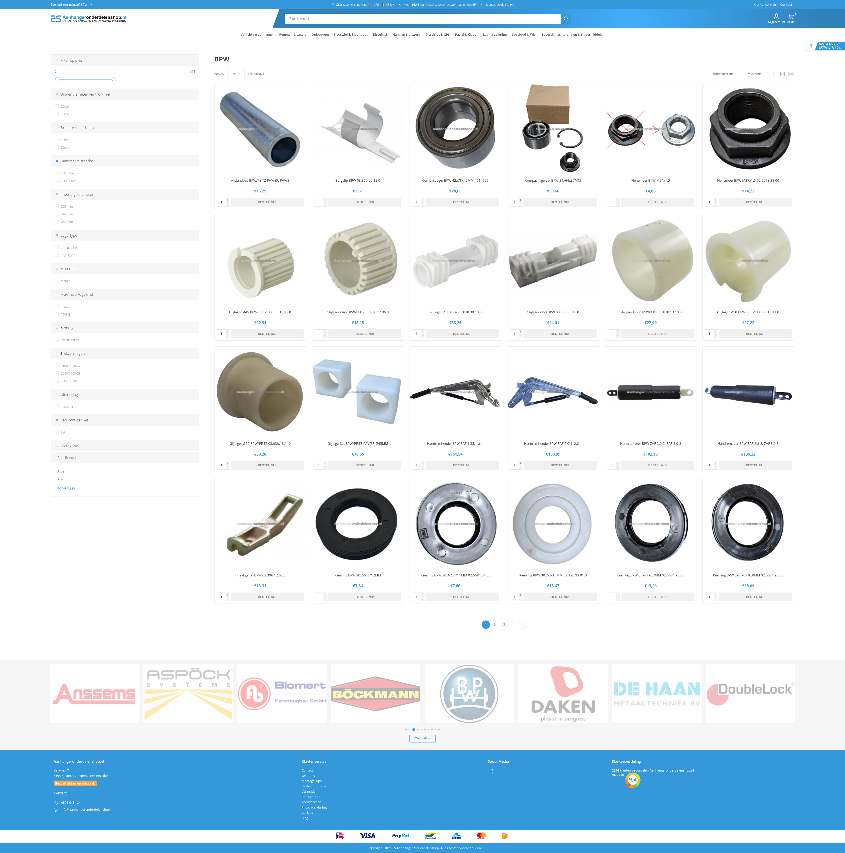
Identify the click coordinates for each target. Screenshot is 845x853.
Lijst (791, 74)
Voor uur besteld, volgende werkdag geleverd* (440, 4)
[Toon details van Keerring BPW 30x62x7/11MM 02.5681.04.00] (455, 524)
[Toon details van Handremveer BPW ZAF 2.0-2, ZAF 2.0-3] (650, 392)
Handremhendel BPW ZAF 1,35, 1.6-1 (455, 443)
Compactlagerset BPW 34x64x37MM (553, 180)
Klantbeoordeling (499, 4)
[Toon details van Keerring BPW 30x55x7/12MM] (357, 524)
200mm (66, 106)
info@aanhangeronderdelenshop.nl (87, 809)
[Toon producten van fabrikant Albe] (657, 693)
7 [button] (428, 729)
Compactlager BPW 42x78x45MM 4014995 (455, 180)
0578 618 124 (70, 802)
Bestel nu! (267, 202)
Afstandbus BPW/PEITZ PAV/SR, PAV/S (260, 180)
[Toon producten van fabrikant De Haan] (469, 693)
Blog (305, 818)
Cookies (307, 813)
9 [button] (435, 729)
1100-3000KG (70, 366)
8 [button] (432, 729)
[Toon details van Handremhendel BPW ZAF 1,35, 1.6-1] (455, 392)
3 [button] (413, 729)
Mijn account (776, 22)
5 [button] (420, 729)
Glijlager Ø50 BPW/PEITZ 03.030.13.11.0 (748, 312)
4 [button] (416, 729)
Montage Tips (312, 781)
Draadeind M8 (70, 340)
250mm (66, 114)
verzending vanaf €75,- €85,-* (365, 4)
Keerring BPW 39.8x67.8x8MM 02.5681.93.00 (748, 575)
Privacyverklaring (314, 807)
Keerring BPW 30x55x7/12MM (357, 575)
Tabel (782, 74)
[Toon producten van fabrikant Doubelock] (563, 693)
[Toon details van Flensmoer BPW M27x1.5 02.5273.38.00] (748, 129)
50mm (65, 147)
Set (63, 432)
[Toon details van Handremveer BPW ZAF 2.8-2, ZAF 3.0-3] (748, 392)
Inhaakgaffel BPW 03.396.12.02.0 (260, 575)
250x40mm (68, 181)
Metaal (65, 281)
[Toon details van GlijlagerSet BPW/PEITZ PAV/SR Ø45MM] (357, 392)
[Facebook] (492, 771)
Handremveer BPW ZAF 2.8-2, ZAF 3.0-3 (748, 443)
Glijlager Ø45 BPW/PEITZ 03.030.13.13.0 (260, 312)
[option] (94, 693)
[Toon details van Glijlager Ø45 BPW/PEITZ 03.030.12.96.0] (357, 260)
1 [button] (406, 729)
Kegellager (68, 255)
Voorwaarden (311, 802)
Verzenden (310, 791)
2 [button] (409, 729)
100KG (65, 307)
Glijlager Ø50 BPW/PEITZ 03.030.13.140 (260, 443)
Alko (60, 479)
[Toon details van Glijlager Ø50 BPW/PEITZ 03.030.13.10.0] (650, 260)
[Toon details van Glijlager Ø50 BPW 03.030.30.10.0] (455, 260)
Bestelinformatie (314, 786)
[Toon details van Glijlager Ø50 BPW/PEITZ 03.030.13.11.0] (748, 260)
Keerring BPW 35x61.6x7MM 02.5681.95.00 (650, 575)
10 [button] (439, 729)
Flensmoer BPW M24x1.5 (650, 180)
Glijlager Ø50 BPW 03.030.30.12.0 (553, 312)
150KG (65, 314)
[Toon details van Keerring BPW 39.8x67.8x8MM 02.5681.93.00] (748, 524)
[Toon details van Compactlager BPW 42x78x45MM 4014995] (455, 129)
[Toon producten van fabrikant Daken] (375, 693)
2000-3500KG (70, 373)
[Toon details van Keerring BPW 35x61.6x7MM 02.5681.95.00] (650, 524)
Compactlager (70, 248)
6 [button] (425, 729)
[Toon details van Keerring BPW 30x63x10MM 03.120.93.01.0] (553, 524)
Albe (60, 471)
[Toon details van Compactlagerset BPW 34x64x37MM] (553, 129)
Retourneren (311, 797)
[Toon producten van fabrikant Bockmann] (188, 693)
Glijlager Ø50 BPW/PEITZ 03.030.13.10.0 (651, 312)
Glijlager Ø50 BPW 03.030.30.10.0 (455, 312)
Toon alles (66, 488)
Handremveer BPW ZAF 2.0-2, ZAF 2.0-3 (650, 443)
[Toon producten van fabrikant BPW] (282, 693)
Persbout (67, 406)
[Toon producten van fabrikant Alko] (750, 693)
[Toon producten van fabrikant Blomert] (94, 693)
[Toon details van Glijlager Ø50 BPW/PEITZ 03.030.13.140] (260, 392)
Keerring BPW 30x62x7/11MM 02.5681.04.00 (455, 575)
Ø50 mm (67, 222)
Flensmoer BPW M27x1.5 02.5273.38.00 (748, 180)
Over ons (308, 776)
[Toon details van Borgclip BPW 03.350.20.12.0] (357, 129)
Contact (307, 770)
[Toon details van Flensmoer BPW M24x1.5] (650, 129)
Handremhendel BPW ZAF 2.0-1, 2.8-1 (553, 443)
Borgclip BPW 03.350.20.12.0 (357, 180)
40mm (65, 140)
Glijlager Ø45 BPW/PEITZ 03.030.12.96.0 (358, 312)
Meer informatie (229, 168)
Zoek (566, 19)
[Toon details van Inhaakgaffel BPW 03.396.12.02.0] (260, 524)
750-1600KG (69, 381)
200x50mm (68, 173)
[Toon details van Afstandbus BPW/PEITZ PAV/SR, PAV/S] (260, 129)
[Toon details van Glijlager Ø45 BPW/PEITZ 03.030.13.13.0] (260, 260)
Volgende (523, 624)
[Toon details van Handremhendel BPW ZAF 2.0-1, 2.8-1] (553, 392)
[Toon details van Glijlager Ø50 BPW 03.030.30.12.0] (553, 260)
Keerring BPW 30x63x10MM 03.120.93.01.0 (553, 575)
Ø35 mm (67, 206)
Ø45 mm (67, 214)
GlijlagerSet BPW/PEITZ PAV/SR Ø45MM (357, 443)
